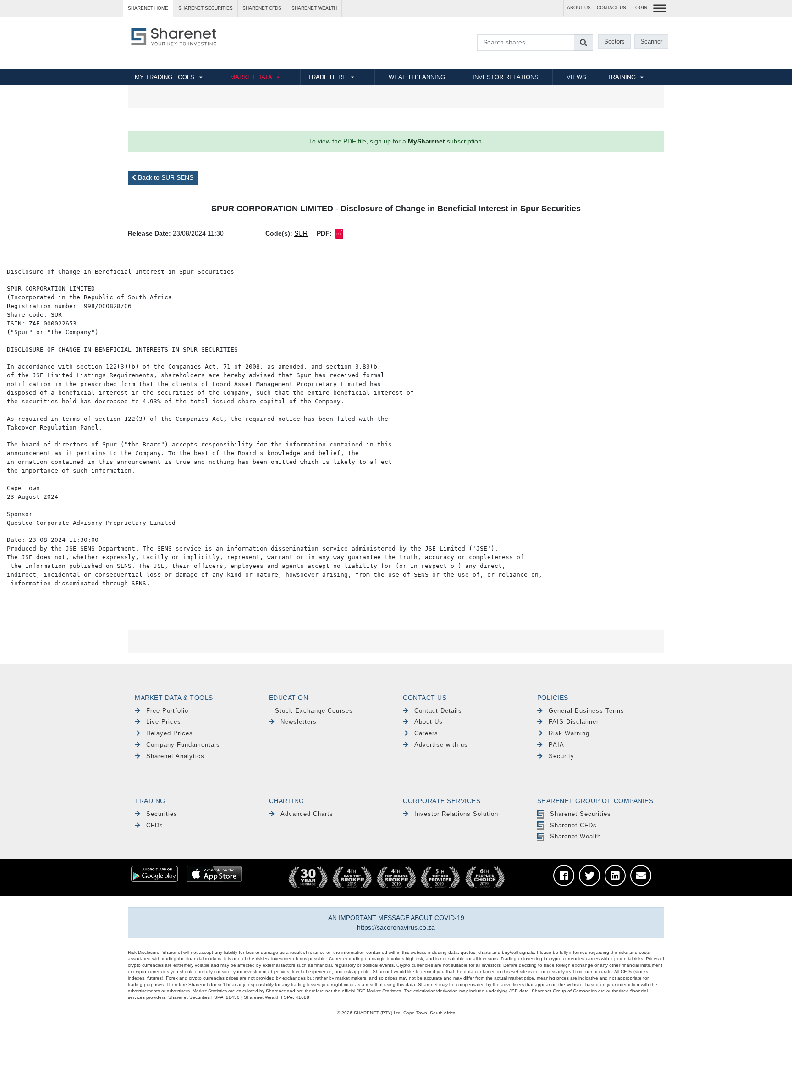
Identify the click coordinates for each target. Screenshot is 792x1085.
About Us (428, 721)
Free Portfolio (167, 710)
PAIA (556, 744)
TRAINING (621, 77)
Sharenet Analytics (175, 756)
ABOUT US (579, 7)
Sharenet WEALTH (314, 8)
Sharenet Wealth (575, 836)
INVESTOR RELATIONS (506, 77)
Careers (426, 733)
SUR (301, 233)
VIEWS (576, 77)
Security (561, 756)
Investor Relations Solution (456, 813)
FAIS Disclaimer (574, 721)
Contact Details (438, 710)
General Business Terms (586, 710)
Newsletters (298, 721)
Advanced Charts (306, 813)
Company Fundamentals (183, 744)
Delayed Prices (169, 733)
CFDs (154, 825)
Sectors (614, 41)
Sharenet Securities (580, 813)
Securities (161, 813)
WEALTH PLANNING (417, 77)
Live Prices (163, 721)
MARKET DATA (251, 77)
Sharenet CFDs (261, 8)
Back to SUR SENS (164, 177)
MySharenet (426, 141)
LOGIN (639, 7)
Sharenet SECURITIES (205, 8)
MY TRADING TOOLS (164, 77)
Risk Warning (569, 733)
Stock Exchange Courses (314, 710)
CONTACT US (611, 7)
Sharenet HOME (148, 8)
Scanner (651, 41)
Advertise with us (441, 744)
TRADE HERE (327, 77)
